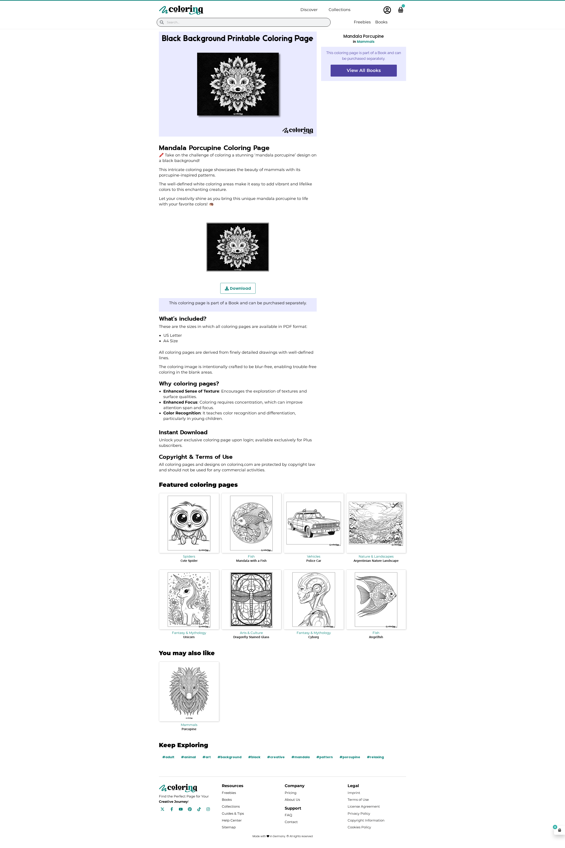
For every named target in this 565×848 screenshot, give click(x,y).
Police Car (313, 560)
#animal (188, 757)
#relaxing (375, 757)
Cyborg (313, 637)
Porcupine (189, 729)
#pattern (324, 757)
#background (229, 757)
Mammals (366, 41)
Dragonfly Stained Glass (251, 637)
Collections (339, 10)
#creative (276, 757)
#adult (168, 757)
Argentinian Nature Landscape (376, 560)
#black (254, 757)
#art (206, 757)
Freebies (362, 22)
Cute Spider (189, 560)
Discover (309, 10)
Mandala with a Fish (251, 560)
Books (381, 22)
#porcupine (349, 757)
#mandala (300, 757)
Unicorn (189, 637)
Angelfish (376, 637)
